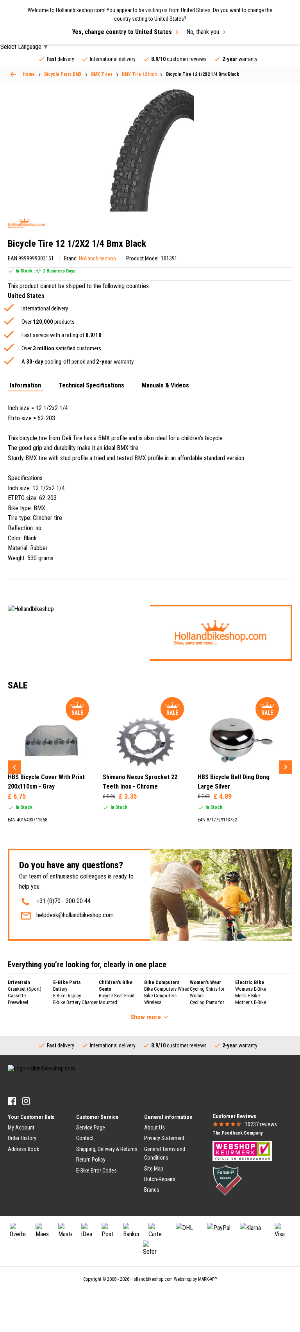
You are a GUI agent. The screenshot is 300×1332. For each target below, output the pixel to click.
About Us (154, 1127)
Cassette (17, 996)
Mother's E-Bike (250, 1002)
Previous (14, 767)
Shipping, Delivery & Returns (107, 1149)
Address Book (23, 1149)
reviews (261, 1124)
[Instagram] (26, 1101)
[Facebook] (12, 1101)
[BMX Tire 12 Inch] (13, 74)
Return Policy (90, 1159)
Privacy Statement (164, 1138)
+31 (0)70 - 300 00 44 (63, 901)
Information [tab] (25, 385)
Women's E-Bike (250, 989)
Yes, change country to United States (122, 32)
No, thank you (202, 32)
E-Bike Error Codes (96, 1170)
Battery (60, 989)
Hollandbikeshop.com (151, 1279)
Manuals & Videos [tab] (165, 385)
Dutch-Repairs (159, 1179)
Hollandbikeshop (97, 258)
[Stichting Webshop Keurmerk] (242, 1150)
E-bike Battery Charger (75, 1002)
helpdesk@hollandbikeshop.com (75, 915)
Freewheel (18, 1002)
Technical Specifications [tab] (91, 385)
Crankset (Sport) (24, 989)
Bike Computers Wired (166, 989)
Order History (22, 1138)
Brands (151, 1190)
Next (285, 767)
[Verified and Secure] (227, 1180)
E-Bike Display (67, 996)
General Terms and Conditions (164, 1153)
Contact (85, 1138)
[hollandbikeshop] (26, 223)
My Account (21, 1127)
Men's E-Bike (247, 996)
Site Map (153, 1168)
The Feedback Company (237, 1133)
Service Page (90, 1127)
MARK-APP (207, 1279)
